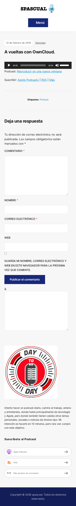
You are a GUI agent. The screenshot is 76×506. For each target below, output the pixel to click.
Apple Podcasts (28, 80)
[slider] (65, 65)
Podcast (44, 99)
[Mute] (57, 65)
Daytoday (40, 42)
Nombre (11, 200)
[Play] (9, 65)
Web (7, 237)
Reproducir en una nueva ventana (39, 71)
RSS (44, 80)
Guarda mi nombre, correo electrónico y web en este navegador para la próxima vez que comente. (35, 265)
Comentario (14, 151)
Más (52, 80)
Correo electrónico (20, 219)
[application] (38, 65)
